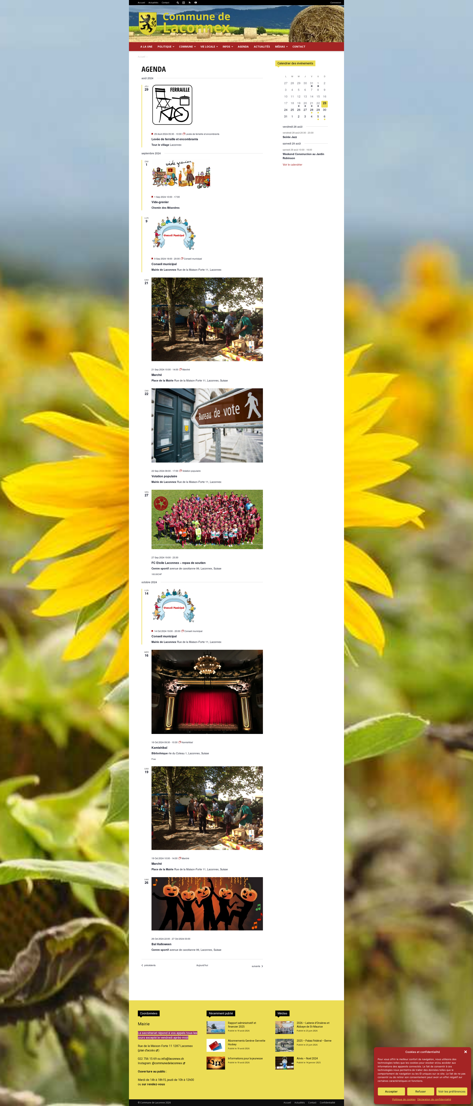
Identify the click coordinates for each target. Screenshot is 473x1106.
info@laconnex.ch (172, 1058)
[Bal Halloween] (207, 904)
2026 (168, 1102)
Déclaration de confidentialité (434, 1099)
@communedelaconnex (167, 1063)
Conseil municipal (164, 264)
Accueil (141, 2)
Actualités (153, 2)
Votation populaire (164, 476)
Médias (280, 46)
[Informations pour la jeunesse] (216, 1063)
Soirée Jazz (290, 137)
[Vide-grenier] (207, 174)
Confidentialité (327, 1102)
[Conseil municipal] (207, 233)
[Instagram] (183, 2)
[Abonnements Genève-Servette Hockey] (216, 1045)
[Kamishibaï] (207, 692)
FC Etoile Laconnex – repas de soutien (179, 563)
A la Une (146, 46)
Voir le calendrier (292, 164)
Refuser (420, 1091)
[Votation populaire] (207, 425)
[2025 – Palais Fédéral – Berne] (284, 1045)
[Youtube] (195, 2)
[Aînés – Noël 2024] (284, 1063)
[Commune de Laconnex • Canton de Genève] (184, 23)
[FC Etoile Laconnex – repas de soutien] (207, 519)
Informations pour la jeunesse (245, 1058)
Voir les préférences (451, 1091)
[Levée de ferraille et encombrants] (207, 105)
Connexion (335, 2)
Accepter (391, 1091)
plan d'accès (147, 1050)
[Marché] (207, 319)
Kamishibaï (159, 747)
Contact (165, 2)
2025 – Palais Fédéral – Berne (314, 1040)
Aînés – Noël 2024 (307, 1058)
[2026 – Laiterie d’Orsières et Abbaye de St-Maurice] (284, 1027)
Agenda (243, 46)
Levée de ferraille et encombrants (175, 139)
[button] (465, 1052)
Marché (157, 375)
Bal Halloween (161, 944)
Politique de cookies (404, 1099)
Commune (186, 46)
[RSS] (189, 2)
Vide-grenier (160, 202)
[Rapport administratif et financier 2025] (216, 1027)
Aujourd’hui (202, 965)
